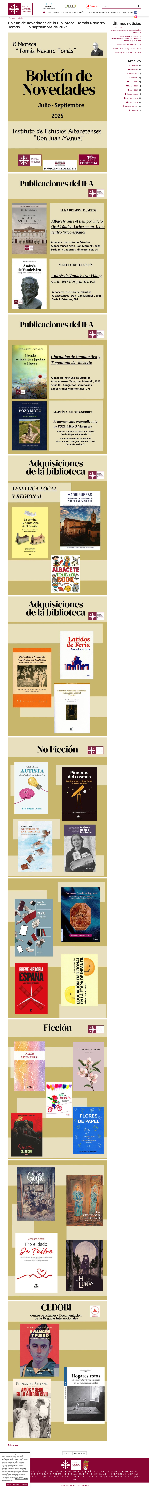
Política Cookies (73, 1477)
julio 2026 (134, 65)
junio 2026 (134, 70)
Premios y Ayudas (76, 1471)
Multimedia (132, 1474)
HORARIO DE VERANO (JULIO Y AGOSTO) (127, 49)
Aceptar (9, 1484)
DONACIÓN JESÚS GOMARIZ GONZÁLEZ (127, 53)
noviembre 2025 (132, 98)
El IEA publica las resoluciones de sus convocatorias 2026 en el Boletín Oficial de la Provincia (126, 30)
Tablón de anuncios (73, 1474)
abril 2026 (134, 78)
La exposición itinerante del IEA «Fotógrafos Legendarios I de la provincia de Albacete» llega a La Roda (126, 38)
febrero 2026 (133, 86)
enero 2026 (133, 90)
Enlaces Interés (98, 12)
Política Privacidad (53, 1477)
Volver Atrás (80, 1453)
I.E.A (48, 12)
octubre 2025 (133, 102)
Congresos (114, 12)
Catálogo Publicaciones (98, 1471)
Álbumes (100, 1477)
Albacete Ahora (120, 1471)
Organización (59, 12)
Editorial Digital (117, 1474)
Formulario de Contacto (30, 1477)
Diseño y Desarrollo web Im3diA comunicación (74, 1485)
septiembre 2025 (130, 106)
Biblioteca (61, 1471)
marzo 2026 (133, 82)
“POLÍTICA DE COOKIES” (21, 1478)
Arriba (68, 1453)
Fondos (50, 1471)
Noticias (57, 1474)
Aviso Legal (88, 1477)
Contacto (127, 12)
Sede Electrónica (78, 12)
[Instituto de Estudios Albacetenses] (20, 8)
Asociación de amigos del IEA (119, 1477)
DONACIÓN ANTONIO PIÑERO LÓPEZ (128, 45)
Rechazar (16, 1484)
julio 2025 (134, 110)
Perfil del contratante (96, 1474)
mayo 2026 (132, 74)
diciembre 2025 (132, 94)
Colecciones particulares (38, 1474)
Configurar (24, 1484)
